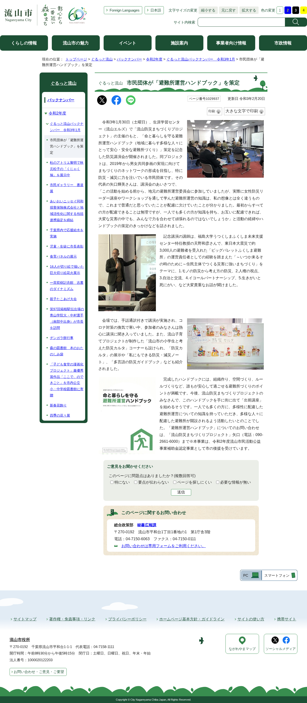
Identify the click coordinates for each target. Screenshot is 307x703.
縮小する (207, 10)
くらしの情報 (24, 43)
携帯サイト (286, 619)
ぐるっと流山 (102, 59)
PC (245, 575)
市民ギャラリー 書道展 (66, 188)
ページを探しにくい (194, 482)
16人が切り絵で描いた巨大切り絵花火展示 (67, 270)
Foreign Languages (125, 10)
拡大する (247, 10)
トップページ (76, 59)
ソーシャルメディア (281, 649)
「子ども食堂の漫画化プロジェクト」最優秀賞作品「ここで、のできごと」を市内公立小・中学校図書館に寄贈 (66, 379)
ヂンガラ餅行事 (61, 338)
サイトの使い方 (250, 619)
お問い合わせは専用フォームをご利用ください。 (163, 546)
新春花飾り (58, 405)
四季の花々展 (60, 415)
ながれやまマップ (242, 649)
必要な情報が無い (235, 482)
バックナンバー (129, 59)
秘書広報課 (146, 525)
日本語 (155, 10)
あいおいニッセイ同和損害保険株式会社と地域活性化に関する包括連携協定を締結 (66, 210)
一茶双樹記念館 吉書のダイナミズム (66, 286)
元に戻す (227, 10)
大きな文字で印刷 (241, 111)
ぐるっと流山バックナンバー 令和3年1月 (200, 59)
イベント (127, 43)
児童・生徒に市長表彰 (66, 246)
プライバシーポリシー (127, 619)
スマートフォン (276, 575)
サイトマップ (24, 619)
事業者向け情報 (231, 43)
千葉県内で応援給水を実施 (66, 233)
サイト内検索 (184, 22)
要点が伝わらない (153, 482)
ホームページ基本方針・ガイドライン (191, 619)
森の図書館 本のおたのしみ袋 (66, 351)
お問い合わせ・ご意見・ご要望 (39, 672)
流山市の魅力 (76, 43)
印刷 (211, 111)
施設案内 (179, 43)
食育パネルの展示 (63, 256)
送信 (181, 492)
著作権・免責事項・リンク (72, 619)
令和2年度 (154, 59)
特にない (122, 482)
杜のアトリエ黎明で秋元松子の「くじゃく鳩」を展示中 (66, 169)
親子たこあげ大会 (63, 299)
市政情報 (283, 43)
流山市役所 (20, 639)
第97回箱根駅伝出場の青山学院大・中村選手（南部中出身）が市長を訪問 (67, 318)
